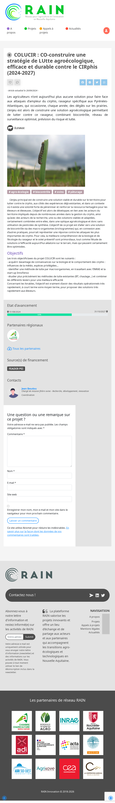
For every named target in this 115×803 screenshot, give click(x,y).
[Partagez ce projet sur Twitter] (97, 82)
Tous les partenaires (26, 349)
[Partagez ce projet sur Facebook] (83, 82)
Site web (12, 494)
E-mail (11, 482)
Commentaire (16, 434)
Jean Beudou (29, 388)
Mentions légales (90, 628)
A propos (11, 30)
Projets (32, 28)
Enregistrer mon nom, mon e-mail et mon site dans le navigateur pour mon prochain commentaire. (37, 511)
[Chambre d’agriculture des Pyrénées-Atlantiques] (13, 335)
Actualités (75, 28)
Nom (11, 471)
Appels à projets (46, 30)
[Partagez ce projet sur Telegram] (90, 82)
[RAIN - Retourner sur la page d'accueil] (34, 12)
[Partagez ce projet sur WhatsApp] (104, 82)
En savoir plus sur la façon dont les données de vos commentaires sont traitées (38, 531)
